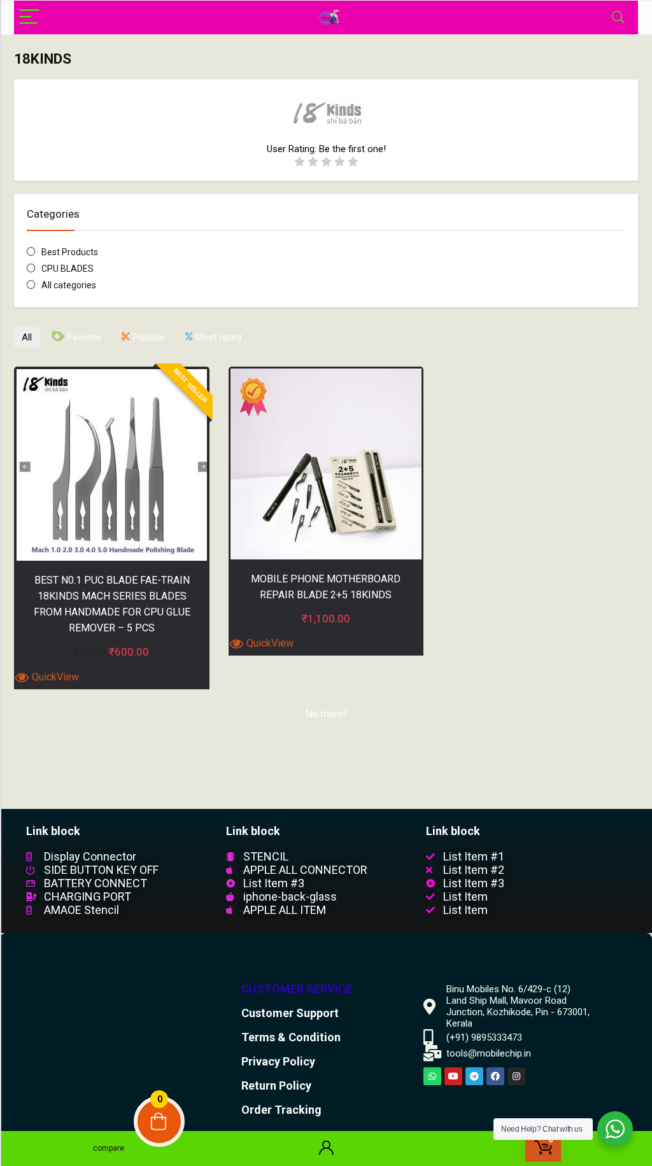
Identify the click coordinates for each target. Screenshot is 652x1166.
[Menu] (29, 17)
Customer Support (290, 1013)
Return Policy (276, 1085)
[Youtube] (453, 1076)
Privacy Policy (278, 1061)
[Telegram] (474, 1076)
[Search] (618, 17)
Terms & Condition (291, 1037)
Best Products (69, 252)
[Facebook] (495, 1076)
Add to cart (112, 686)
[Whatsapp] (432, 1076)
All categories (68, 285)
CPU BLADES (67, 268)
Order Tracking (281, 1109)
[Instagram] (516, 1076)
